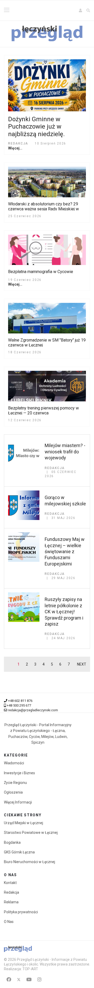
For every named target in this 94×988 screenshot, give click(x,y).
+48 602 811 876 (20, 701)
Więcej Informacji (18, 802)
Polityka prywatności (21, 912)
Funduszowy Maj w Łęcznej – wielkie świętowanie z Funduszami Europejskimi (65, 551)
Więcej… (15, 148)
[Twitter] (19, 979)
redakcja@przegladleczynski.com (33, 710)
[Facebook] (9, 979)
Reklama (11, 902)
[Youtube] (29, 979)
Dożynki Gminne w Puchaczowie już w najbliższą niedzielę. (36, 126)
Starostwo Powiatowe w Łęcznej (31, 832)
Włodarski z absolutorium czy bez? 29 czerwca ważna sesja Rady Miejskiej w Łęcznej (43, 208)
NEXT (81, 664)
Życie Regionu (15, 783)
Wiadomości (14, 763)
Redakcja (11, 892)
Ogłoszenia (13, 792)
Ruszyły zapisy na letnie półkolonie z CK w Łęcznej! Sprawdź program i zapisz (64, 612)
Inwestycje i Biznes (19, 773)
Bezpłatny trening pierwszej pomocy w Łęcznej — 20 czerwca (43, 410)
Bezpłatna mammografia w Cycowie (40, 271)
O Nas (9, 922)
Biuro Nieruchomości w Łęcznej (29, 862)
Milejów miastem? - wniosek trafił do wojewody (65, 451)
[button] (81, 10)
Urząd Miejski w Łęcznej (23, 823)
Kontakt (10, 883)
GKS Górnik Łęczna (19, 852)
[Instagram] (39, 979)
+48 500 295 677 (19, 705)
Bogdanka (12, 842)
